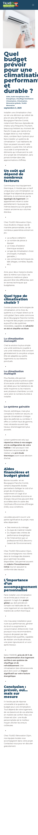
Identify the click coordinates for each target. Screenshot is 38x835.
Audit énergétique (18, 97)
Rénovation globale (13, 103)
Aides (8, 97)
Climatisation (22, 101)
